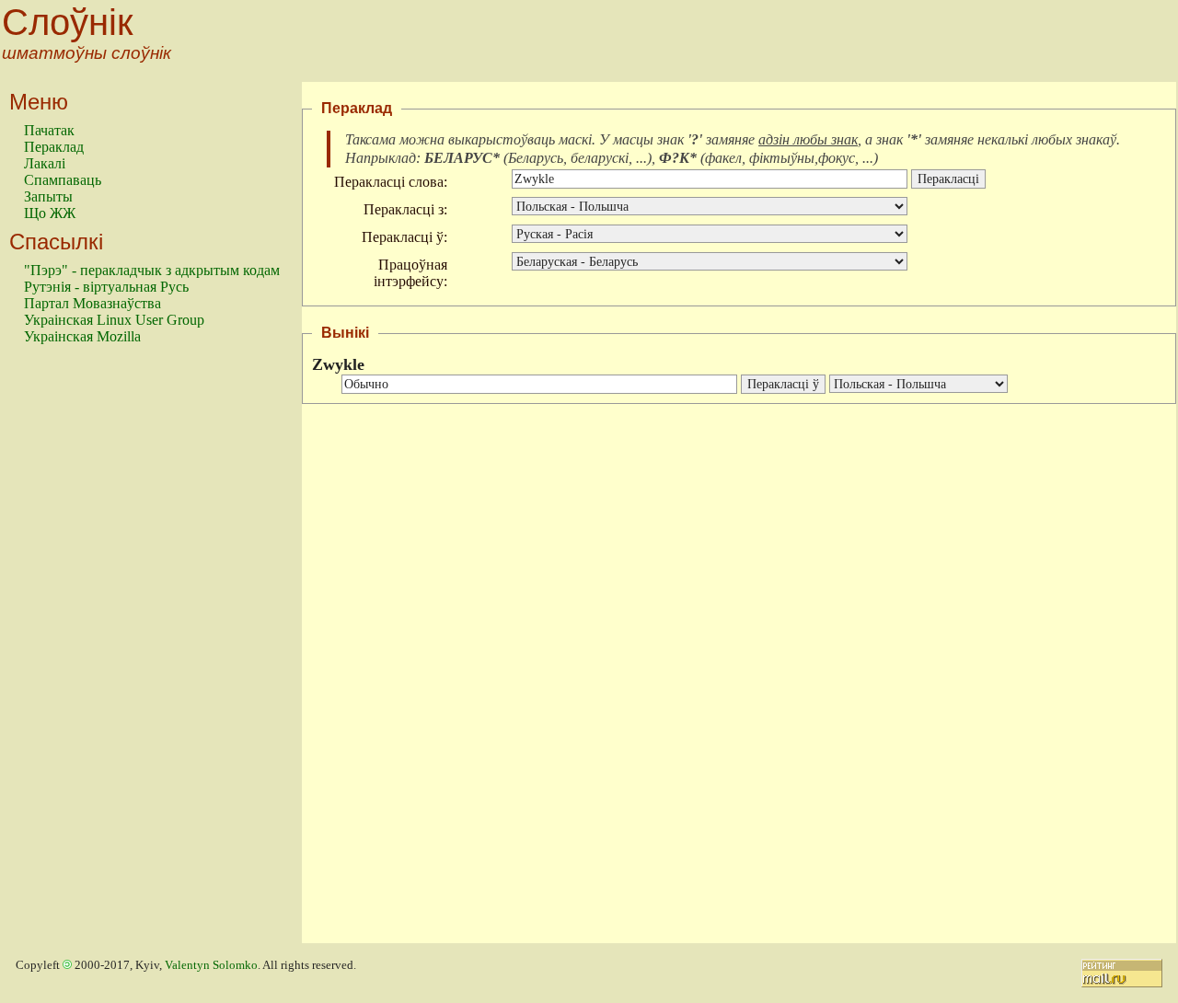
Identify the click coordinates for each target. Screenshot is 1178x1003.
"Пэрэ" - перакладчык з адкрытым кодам (152, 270)
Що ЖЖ (49, 213)
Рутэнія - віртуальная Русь (106, 286)
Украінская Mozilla (82, 336)
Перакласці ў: (404, 237)
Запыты (48, 196)
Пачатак (49, 130)
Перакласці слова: (390, 182)
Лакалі (44, 163)
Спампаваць (62, 180)
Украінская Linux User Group (114, 320)
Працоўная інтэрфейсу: (410, 273)
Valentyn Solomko (211, 965)
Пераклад (54, 147)
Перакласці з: (405, 209)
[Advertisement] (97, 652)
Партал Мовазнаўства (92, 303)
